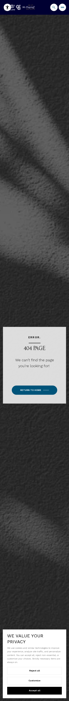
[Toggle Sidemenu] (62, 7)
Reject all (34, 670)
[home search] (54, 7)
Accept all (34, 690)
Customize (34, 680)
